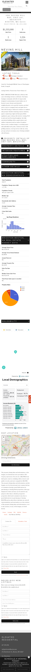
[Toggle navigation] (27, 2)
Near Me (7, 9)
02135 (5, 514)
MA (15, 512)
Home (4, 512)
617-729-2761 (5, 645)
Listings (10, 512)
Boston (25, 512)
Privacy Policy (6, 568)
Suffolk (19, 512)
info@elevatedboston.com (9, 649)
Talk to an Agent (22, 669)
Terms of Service (24, 575)
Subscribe (15, 621)
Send (15, 572)
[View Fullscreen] (3, 443)
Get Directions (15, 465)
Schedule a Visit (22, 521)
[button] (2, 61)
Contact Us (8, 521)
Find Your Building (8, 669)
